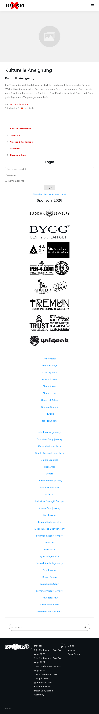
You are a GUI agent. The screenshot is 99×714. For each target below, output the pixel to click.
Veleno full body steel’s (49, 611)
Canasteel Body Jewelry (50, 439)
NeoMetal (49, 549)
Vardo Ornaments (49, 604)
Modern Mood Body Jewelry (49, 528)
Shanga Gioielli (49, 406)
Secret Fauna (49, 577)
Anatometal (49, 358)
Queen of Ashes (49, 399)
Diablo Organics (49, 459)
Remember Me (16, 180)
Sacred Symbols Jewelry (49, 563)
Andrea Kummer (19, 104)
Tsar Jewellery (49, 420)
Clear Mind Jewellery (49, 446)
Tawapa (49, 413)
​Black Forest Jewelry (49, 432)
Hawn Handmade (49, 487)
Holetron (49, 494)
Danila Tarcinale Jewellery (49, 453)
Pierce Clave (49, 386)
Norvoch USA (49, 379)
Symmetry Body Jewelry (49, 590)
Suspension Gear (49, 583)
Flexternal (49, 466)
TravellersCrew (49, 597)
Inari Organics (49, 372)
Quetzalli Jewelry (49, 556)
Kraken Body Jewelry (49, 521)
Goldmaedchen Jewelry (49, 480)
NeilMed (49, 542)
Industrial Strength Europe (49, 501)
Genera (49, 473)
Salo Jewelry (49, 570)
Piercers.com (49, 393)
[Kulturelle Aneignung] (49, 36)
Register (37, 193)
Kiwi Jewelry (49, 514)
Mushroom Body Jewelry (49, 535)
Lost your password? (55, 193)
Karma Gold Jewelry (50, 508)
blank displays (49, 365)
